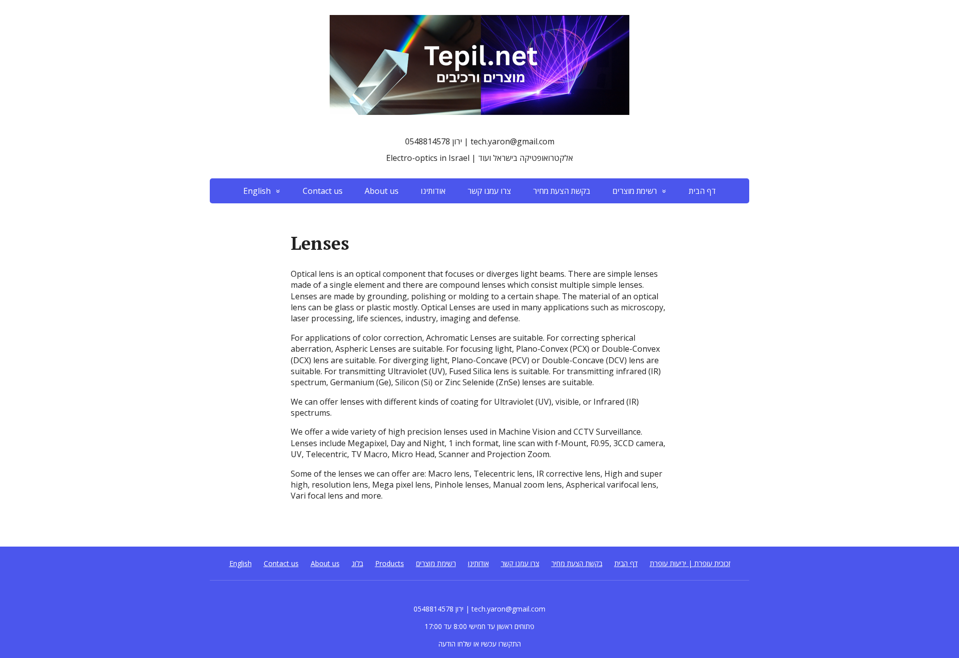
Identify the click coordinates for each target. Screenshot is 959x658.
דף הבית (702, 190)
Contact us (323, 190)
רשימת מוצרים (634, 190)
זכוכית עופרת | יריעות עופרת (690, 563)
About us (382, 190)
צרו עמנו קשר (489, 190)
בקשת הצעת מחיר (561, 190)
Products (389, 563)
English (257, 190)
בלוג (357, 563)
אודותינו (433, 190)
